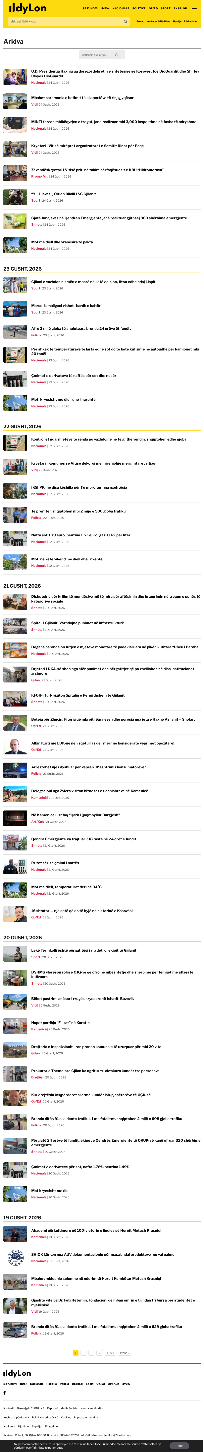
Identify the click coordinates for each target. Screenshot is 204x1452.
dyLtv (126, 1383)
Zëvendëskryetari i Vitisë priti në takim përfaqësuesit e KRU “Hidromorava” (97, 170)
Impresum (80, 1417)
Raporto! (52, 1408)
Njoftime (23, 1426)
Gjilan (35, 680)
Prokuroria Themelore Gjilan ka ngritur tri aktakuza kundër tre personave (95, 1071)
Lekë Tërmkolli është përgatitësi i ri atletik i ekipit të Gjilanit (83, 950)
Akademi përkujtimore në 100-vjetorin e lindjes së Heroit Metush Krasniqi (96, 1230)
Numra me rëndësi (91, 1408)
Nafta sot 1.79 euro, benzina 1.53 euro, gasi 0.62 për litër (80, 535)
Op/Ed (153, 8)
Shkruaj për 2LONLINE (30, 1408)
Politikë (139, 8)
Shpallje (177, 21)
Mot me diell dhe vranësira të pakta (62, 242)
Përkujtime (190, 21)
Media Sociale (69, 1408)
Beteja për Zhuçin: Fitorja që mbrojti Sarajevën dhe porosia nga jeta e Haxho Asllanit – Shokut (113, 719)
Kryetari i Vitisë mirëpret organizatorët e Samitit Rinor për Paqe (87, 146)
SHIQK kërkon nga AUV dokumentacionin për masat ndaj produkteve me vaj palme (103, 1254)
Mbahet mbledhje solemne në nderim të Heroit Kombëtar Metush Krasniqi (96, 1278)
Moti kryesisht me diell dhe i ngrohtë (63, 399)
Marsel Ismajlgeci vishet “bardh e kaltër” (66, 306)
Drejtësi (37, 1077)
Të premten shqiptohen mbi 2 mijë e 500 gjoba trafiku (78, 511)
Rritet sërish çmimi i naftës (55, 863)
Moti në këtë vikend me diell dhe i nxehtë (67, 559)
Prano (179, 1445)
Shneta (36, 224)
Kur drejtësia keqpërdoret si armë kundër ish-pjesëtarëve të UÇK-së (91, 1095)
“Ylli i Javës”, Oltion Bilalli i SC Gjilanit (63, 194)
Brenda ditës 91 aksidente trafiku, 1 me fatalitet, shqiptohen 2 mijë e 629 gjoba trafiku (106, 1327)
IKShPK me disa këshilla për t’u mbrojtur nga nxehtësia (79, 487)
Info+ (105, 8)
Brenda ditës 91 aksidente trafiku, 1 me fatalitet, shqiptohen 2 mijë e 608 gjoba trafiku (106, 1119)
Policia (36, 335)
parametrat (55, 1447)
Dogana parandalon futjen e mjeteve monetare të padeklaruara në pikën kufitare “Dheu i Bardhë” (115, 647)
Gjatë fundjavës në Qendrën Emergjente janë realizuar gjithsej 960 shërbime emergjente (109, 218)
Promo (140, 21)
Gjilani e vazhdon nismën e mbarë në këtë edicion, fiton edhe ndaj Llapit (93, 282)
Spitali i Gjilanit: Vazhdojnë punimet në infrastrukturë (77, 623)
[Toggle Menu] (194, 8)
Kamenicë (39, 798)
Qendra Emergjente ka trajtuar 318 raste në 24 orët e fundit (83, 839)
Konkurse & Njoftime (158, 21)
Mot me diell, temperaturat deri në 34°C (66, 887)
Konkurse (9, 1426)
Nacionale (121, 8)
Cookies (66, 1417)
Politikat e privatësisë (45, 1417)
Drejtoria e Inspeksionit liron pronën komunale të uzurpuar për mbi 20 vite (96, 1047)
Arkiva (94, 1417)
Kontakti (8, 1408)
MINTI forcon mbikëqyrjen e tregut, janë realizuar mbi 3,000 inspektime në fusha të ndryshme (113, 122)
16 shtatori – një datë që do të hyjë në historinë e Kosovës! (82, 911)
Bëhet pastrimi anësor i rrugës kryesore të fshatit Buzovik (82, 999)
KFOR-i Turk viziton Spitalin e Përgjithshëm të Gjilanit (78, 695)
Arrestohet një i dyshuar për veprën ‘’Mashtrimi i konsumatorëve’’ (88, 767)
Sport (166, 8)
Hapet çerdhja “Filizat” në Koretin (60, 1023)
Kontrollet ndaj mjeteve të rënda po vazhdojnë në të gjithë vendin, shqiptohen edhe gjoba (108, 439)
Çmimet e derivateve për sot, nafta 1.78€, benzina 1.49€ (80, 1167)
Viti (34, 104)
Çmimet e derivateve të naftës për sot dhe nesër (73, 376)
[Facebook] (4, 1393)
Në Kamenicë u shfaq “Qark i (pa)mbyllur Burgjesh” (75, 815)
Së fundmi (90, 8)
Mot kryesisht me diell (51, 1191)
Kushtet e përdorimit (16, 1417)
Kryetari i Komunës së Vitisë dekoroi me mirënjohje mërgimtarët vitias (93, 463)
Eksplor (180, 8)
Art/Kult (37, 822)
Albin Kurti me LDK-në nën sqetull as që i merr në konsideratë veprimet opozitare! (102, 743)
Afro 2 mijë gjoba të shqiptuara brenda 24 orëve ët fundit (81, 328)
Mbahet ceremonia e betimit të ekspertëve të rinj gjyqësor (82, 98)
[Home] (28, 8)
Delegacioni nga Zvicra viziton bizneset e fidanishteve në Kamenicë (89, 791)
